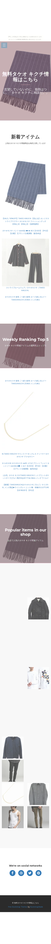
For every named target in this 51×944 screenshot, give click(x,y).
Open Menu (4, 45)
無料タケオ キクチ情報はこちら (25, 76)
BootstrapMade (36, 907)
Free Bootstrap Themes (17, 907)
